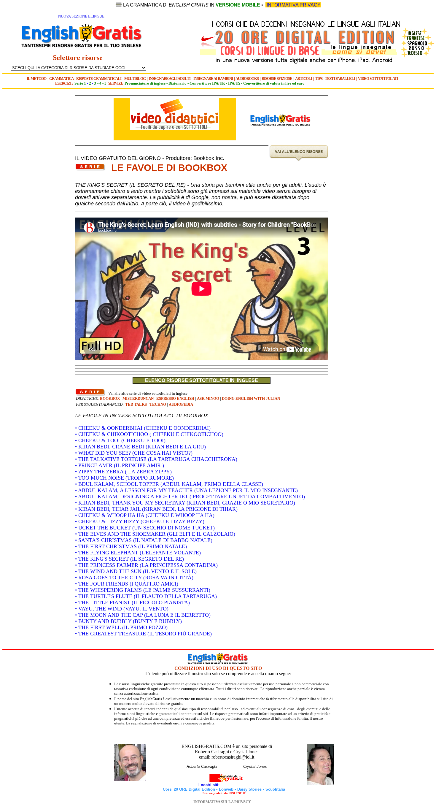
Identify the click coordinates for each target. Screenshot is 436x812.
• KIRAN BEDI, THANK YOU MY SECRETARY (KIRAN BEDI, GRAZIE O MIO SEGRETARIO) (185, 503)
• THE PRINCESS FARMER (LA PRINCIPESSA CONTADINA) (146, 565)
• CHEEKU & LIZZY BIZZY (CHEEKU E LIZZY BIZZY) (139, 521)
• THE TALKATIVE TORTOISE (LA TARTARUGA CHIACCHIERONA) (156, 459)
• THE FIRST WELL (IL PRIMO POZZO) (121, 627)
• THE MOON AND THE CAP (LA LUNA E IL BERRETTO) (143, 615)
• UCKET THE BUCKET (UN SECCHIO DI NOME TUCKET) (145, 528)
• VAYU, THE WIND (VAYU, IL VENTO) (121, 609)
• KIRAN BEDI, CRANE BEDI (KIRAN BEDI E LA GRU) (140, 447)
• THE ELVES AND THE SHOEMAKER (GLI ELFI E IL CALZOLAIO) (155, 534)
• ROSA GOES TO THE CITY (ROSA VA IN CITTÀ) (134, 578)
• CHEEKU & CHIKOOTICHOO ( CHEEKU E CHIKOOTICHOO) (149, 434)
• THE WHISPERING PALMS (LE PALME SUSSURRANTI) (142, 590)
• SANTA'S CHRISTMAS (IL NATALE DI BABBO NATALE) (143, 540)
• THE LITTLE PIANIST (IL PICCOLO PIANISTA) (132, 602)
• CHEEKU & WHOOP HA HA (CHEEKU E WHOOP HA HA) (144, 515)
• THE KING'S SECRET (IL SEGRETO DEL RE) (129, 559)
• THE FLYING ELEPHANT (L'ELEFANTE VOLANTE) (138, 553)
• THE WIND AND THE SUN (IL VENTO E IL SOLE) (136, 571)
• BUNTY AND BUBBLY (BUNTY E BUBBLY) (128, 621)
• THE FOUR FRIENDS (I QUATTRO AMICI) (126, 584)
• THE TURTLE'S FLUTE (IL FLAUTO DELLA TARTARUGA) (146, 596)
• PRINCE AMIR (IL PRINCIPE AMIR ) (119, 465)
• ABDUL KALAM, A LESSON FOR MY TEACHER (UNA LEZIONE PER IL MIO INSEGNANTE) (186, 490)
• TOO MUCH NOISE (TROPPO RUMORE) (124, 478)
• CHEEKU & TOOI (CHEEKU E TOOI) (120, 440)
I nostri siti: (209, 785)
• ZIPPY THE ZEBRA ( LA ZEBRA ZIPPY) (123, 472)
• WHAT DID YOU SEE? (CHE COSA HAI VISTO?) (133, 453)
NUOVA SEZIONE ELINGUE (81, 16)
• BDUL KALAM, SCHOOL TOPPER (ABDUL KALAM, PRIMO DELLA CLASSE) (169, 484)
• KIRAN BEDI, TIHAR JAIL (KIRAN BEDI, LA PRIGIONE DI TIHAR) (156, 509)
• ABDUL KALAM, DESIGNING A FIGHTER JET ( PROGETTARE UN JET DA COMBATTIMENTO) (190, 496)
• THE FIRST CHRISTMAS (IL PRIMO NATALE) (131, 546)
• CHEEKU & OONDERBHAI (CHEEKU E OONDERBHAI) (143, 428)
